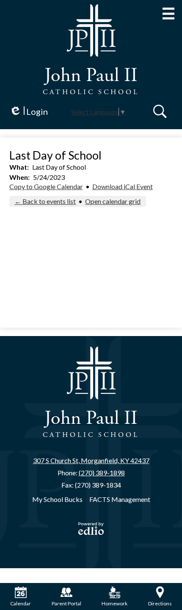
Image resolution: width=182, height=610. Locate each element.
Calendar (20, 603)
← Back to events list (45, 201)
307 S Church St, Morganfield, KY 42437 (91, 460)
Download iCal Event (122, 186)
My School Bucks (57, 499)
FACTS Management (119, 499)
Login (28, 111)
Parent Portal (66, 603)
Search (160, 111)
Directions (160, 603)
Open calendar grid (113, 201)
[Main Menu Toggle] (168, 13)
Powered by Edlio (91, 528)
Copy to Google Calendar (46, 186)
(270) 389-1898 (102, 473)
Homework (114, 603)
